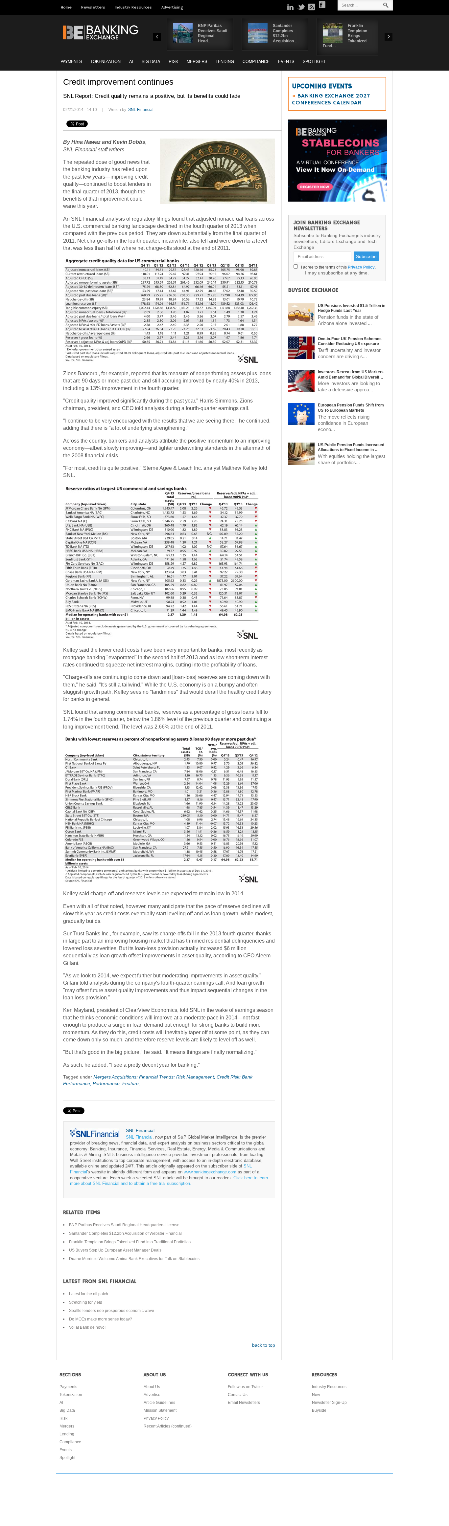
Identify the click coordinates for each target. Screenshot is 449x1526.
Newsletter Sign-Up (329, 1402)
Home (66, 7)
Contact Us (238, 1394)
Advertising (172, 7)
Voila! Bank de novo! (87, 1327)
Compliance (256, 61)
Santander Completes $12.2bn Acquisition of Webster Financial (125, 1233)
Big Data (151, 61)
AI (131, 61)
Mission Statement (160, 1410)
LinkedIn (290, 7)
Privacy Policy (361, 267)
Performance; (107, 1083)
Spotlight (314, 61)
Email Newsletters (244, 1402)
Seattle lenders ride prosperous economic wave (111, 1310)
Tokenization (105, 61)
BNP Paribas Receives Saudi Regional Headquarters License (124, 1225)
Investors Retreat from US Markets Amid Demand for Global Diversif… (351, 375)
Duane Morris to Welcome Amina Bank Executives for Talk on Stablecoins (134, 1258)
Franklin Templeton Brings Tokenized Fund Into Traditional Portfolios (130, 1242)
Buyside (319, 1410)
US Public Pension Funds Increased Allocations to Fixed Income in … (351, 447)
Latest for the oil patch (88, 1294)
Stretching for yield (85, 1302)
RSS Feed (311, 7)
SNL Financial (141, 109)
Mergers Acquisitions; (116, 1076)
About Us (152, 1386)
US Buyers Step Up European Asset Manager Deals (115, 1250)
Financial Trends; (157, 1076)
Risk (173, 61)
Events (286, 61)
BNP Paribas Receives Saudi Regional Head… (212, 33)
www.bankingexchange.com (210, 1172)
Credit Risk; (229, 1076)
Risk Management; (196, 1076)
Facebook (322, 4)
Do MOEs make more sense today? (100, 1319)
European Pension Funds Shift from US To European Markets (351, 408)
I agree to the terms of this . (337, 267)
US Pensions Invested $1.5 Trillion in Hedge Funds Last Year (351, 308)
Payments (71, 61)
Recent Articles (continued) (168, 1426)
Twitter (301, 7)
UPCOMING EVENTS (322, 86)
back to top (263, 1345)
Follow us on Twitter (245, 1386)
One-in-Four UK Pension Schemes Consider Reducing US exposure (350, 341)
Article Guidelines (159, 1402)
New (316, 1394)
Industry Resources (133, 7)
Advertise (152, 1394)
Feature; (131, 1083)
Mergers (197, 61)
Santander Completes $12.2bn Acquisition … (286, 33)
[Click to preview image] (217, 171)
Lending (225, 61)
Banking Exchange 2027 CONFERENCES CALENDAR (331, 99)
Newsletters (93, 7)
